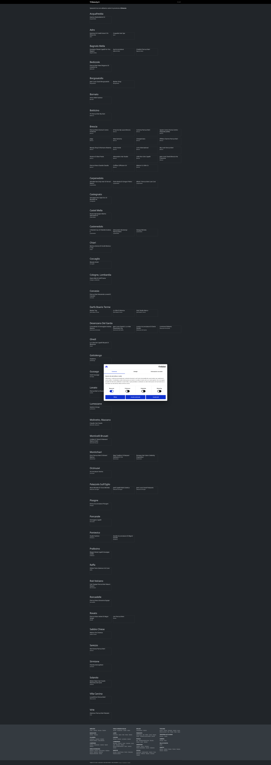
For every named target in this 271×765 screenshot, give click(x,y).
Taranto (145, 742)
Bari (137, 740)
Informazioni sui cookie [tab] (156, 371)
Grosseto (170, 730)
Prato (175, 731)
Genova (115, 739)
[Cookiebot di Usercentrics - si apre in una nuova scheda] (159, 367)
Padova (165, 749)
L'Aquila (95, 730)
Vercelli (153, 736)
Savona (129, 739)
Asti (144, 734)
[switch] (128, 391)
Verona (161, 750)
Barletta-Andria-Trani (144, 740)
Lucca (178, 730)
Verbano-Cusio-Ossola (145, 736)
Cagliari (138, 746)
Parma (91, 752)
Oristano (147, 746)
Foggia (138, 742)
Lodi (114, 744)
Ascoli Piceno (120, 752)
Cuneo (150, 734)
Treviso (174, 749)
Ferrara (96, 750)
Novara (154, 734)
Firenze (165, 730)
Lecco (132, 743)
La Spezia (124, 739)
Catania (151, 752)
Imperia (119, 739)
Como (124, 743)
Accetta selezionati (135, 397)
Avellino (92, 744)
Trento (165, 736)
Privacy (120, 762)
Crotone (102, 739)
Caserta (102, 744)
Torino (137, 736)
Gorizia (114, 730)
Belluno (161, 749)
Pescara (99, 730)
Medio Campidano (140, 747)
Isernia (145, 730)
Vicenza (165, 750)
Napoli (106, 744)
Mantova (118, 744)
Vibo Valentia (101, 740)
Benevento (96, 744)
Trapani (138, 755)
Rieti (123, 734)
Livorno (174, 730)
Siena (178, 731)
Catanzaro (92, 739)
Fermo (125, 752)
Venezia (178, 749)
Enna (154, 752)
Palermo (143, 753)
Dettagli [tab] (135, 371)
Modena (107, 750)
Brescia (120, 743)
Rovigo (169, 749)
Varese (114, 747)
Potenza (96, 734)
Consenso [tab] (114, 371)
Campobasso (139, 730)
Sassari (147, 747)
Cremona (128, 743)
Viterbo (130, 734)
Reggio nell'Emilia (94, 753)
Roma (126, 734)
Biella (146, 734)
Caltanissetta (145, 752)
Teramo (104, 730)
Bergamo (115, 743)
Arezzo (161, 730)
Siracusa (152, 753)
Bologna (92, 750)
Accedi (179, 2)
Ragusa (147, 753)
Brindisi (152, 740)
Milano (122, 744)
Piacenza (96, 752)
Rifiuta (115, 397)
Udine (128, 730)
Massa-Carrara (163, 731)
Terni (165, 740)
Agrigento (138, 752)
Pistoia (171, 731)
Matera (91, 734)
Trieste (124, 730)
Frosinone (115, 734)
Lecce (141, 742)
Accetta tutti (156, 397)
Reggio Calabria (93, 740)
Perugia (161, 740)
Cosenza (97, 739)
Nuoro (142, 746)
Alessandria (139, 734)
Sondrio (129, 746)
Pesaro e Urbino (117, 753)
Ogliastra (152, 747)
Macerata (130, 752)
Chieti (91, 730)
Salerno (91, 746)
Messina (138, 753)
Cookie (129, 762)
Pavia (125, 746)
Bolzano (161, 736)
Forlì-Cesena (102, 750)
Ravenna (101, 752)
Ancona (115, 752)
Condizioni (124, 762)
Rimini (100, 753)
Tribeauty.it (95, 2)
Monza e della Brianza (118, 746)
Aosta (161, 744)
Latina (120, 734)
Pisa (168, 731)
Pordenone (119, 730)
